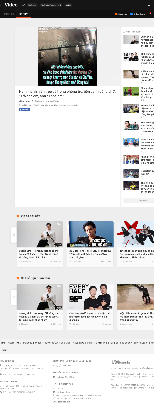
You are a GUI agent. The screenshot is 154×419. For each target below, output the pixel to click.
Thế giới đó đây (50, 343)
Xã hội (38, 343)
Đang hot (8, 14)
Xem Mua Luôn (141, 343)
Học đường (126, 343)
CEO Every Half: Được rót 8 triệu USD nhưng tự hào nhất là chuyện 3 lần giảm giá (90, 316)
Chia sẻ (25, 110)
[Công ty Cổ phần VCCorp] (120, 362)
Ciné (18, 343)
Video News (24, 101)
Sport (90, 343)
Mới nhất (23, 14)
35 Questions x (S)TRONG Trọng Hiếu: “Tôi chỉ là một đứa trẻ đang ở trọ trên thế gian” (90, 254)
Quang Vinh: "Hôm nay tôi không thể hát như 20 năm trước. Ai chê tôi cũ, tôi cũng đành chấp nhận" (39, 254)
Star (3, 343)
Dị (117, 343)
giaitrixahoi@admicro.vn (66, 392)
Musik (11, 343)
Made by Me (78, 343)
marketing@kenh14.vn (65, 377)
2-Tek (110, 343)
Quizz (5, 350)
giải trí (68, 5)
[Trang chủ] (11, 5)
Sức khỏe (65, 343)
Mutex (56, 101)
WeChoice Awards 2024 (51, 5)
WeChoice (32, 5)
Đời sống (27, 343)
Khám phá (100, 343)
